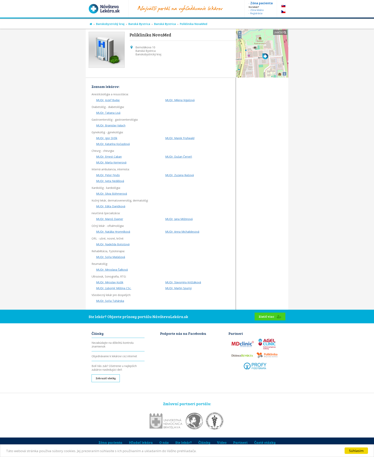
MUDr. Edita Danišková (110, 206)
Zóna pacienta (110, 442)
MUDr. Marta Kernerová (111, 162)
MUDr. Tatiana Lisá (108, 113)
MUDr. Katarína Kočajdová (113, 144)
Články (204, 442)
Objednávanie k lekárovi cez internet (114, 356)
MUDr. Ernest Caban (109, 156)
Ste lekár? (183, 442)
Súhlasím (356, 450)
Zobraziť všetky (106, 378)
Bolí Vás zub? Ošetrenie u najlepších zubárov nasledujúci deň (114, 367)
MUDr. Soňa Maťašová (110, 257)
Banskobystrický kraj (110, 24)
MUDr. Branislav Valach (110, 125)
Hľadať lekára (141, 442)
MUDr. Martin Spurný (178, 288)
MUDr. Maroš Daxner (109, 219)
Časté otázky (264, 442)
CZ (283, 11)
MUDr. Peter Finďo (108, 175)
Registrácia (256, 13)
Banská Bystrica (139, 24)
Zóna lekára (257, 10)
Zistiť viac (267, 316)
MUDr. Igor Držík (106, 138)
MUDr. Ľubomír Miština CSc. (113, 288)
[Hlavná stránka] (91, 24)
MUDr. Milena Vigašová (180, 100)
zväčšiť (279, 32)
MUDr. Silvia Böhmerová (111, 193)
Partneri (240, 442)
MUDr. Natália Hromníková (113, 231)
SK (283, 5)
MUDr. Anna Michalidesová (182, 231)
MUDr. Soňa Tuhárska (110, 301)
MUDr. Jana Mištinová (179, 219)
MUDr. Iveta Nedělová (110, 181)
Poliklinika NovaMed (193, 24)
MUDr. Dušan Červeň (178, 156)
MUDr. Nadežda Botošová (113, 244)
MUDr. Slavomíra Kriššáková (183, 282)
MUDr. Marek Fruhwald (179, 138)
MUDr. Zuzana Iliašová (179, 175)
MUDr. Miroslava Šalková (112, 269)
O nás (164, 442)
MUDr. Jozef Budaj (108, 100)
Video (222, 442)
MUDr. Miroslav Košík (109, 282)
